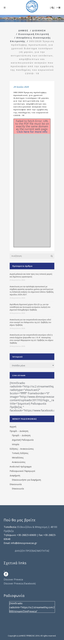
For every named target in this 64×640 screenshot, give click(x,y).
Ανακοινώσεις (18, 462)
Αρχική (13, 426)
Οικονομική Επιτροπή (33, 34)
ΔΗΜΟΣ (23, 30)
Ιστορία (15, 444)
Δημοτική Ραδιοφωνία (22, 439)
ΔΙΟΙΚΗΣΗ (39, 30)
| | (52, 7)
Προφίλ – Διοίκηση (19, 431)
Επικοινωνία (16, 484)
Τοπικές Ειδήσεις (20, 453)
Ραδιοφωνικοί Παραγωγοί (22, 471)
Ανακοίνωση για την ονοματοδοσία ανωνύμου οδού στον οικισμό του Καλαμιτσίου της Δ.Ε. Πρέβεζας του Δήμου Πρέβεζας (30, 322)
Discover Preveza (13, 579)
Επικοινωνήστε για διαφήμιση (26, 479)
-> (57, 7)
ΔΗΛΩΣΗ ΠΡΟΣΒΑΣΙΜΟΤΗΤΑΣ (32, 550)
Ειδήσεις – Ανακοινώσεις (22, 448)
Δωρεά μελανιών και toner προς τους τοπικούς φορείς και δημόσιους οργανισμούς (31, 275)
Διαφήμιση (15, 475)
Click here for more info (32, 131)
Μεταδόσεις (18, 457)
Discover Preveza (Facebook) (20, 583)
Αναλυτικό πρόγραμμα (20, 466)
